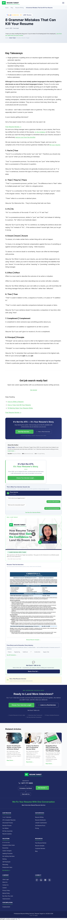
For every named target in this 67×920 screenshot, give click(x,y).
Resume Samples (39, 845)
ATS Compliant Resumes (8, 820)
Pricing (37, 828)
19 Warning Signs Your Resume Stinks (20, 408)
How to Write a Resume (16, 402)
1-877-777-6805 (27, 783)
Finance (10, 652)
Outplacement (6, 906)
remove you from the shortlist (25, 137)
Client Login (5, 879)
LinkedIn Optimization (41, 822)
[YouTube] (45, 880)
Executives (5, 848)
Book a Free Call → (33, 671)
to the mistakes (40, 132)
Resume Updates (7, 833)
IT (31, 652)
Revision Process (6, 825)
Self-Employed (6, 861)
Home (6, 7)
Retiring (4, 859)
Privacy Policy (6, 890)
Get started (33, 390)
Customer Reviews (40, 848)
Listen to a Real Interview (48, 705)
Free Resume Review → (13, 127)
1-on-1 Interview (6, 817)
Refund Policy (6, 893)
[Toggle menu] (63, 3)
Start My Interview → (24, 431)
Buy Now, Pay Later (7, 896)
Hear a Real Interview (44, 431)
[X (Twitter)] (49, 880)
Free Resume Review (40, 843)
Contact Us (5, 885)
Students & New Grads (8, 845)
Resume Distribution (40, 820)
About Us (4, 882)
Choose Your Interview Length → (25, 478)
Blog (12, 7)
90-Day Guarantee (7, 831)
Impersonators (6, 898)
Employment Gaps (7, 867)
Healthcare (25, 652)
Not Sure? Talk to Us (33, 710)
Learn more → (12, 451)
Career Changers (7, 850)
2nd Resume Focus (40, 825)
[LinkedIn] (41, 880)
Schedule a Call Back (25, 788)
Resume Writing (19, 7)
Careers (4, 887)
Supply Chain (46, 652)
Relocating (5, 864)
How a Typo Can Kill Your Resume (19, 405)
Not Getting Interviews (8, 856)
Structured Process (7, 822)
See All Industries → (12, 655)
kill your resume (55, 145)
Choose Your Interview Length (21, 705)
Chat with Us (25, 794)
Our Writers (5, 828)
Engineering (17, 652)
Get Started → (42, 788)
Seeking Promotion (7, 853)
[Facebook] (36, 880)
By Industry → (6, 870)
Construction (37, 652)
